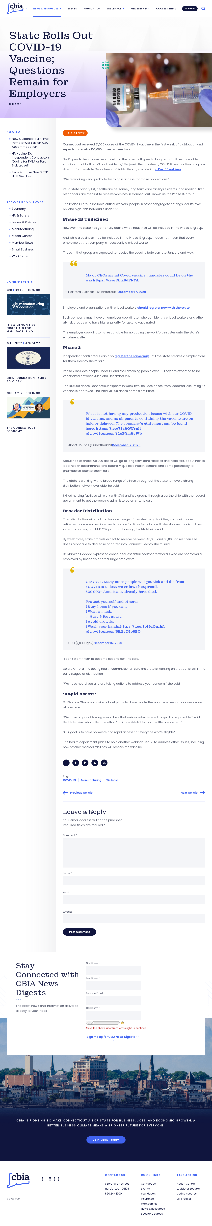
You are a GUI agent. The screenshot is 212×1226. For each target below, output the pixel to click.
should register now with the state (163, 307)
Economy (19, 209)
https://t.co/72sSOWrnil (118, 428)
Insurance (114, 8)
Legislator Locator (188, 1189)
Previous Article (81, 793)
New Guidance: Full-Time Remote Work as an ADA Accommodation (30, 143)
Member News (22, 243)
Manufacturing (91, 780)
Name (67, 873)
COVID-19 (69, 780)
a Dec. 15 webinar (168, 169)
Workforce (19, 256)
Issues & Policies (24, 222)
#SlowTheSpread (140, 587)
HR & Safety (20, 216)
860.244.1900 (113, 1194)
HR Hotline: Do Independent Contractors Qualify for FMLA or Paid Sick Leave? (31, 159)
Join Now (190, 8)
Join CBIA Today (106, 1140)
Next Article (189, 793)
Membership (139, 8)
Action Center (186, 1184)
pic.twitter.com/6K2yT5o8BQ (113, 631)
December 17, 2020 (132, 292)
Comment (70, 835)
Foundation (92, 8)
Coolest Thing (166, 8)
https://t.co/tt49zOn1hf (142, 626)
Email (67, 892)
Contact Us (148, 1184)
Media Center (22, 236)
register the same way (132, 356)
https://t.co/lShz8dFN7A (116, 280)
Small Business (23, 249)
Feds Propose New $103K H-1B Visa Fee (30, 174)
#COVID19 (95, 587)
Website (67, 911)
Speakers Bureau (152, 1214)
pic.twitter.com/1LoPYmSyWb (114, 433)
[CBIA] (15, 8)
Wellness (112, 780)
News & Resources (45, 8)
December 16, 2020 (108, 643)
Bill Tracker (184, 1199)
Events (72, 8)
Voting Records (187, 1194)
